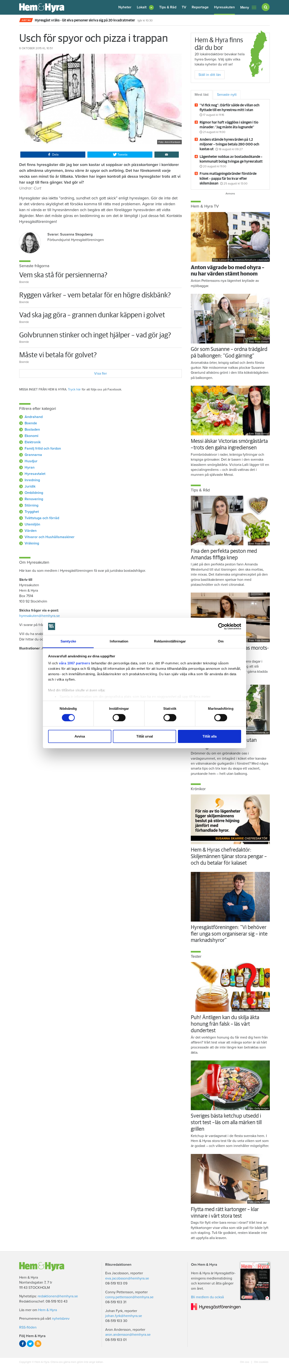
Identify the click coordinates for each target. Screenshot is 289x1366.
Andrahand (34, 417)
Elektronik (33, 442)
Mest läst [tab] (202, 94)
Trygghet (32, 511)
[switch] (119, 717)
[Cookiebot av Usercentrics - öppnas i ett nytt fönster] (221, 626)
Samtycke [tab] (68, 641)
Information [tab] (119, 641)
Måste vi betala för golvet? (58, 355)
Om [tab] (221, 641)
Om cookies (260, 1362)
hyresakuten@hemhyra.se (39, 616)
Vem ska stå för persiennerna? (63, 275)
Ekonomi (31, 436)
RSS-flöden (28, 1327)
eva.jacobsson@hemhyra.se (127, 1278)
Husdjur (31, 461)
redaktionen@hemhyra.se (58, 1296)
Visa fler (100, 373)
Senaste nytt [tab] (227, 94)
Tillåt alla (210, 736)
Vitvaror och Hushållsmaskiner (50, 537)
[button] (145, 7)
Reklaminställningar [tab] (170, 641)
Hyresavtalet (35, 474)
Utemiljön (32, 524)
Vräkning (32, 543)
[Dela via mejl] (166, 155)
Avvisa (80, 736)
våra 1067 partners (74, 663)
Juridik (30, 486)
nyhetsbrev (61, 1318)
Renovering (34, 499)
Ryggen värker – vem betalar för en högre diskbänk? (95, 295)
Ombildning (34, 492)
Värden (31, 530)
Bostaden (32, 429)
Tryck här (74, 389)
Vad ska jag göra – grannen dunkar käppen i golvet (92, 315)
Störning (31, 505)
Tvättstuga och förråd (42, 518)
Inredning (32, 480)
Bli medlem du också (207, 1297)
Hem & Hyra (47, 1310)
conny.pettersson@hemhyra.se (129, 1297)
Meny (244, 7)
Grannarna (33, 455)
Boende (31, 423)
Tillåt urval (144, 736)
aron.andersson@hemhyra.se (128, 1334)
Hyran (30, 467)
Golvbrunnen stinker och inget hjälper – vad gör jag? (95, 335)
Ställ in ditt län (209, 74)
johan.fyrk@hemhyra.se (123, 1316)
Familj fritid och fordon (43, 448)
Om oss (245, 1362)
